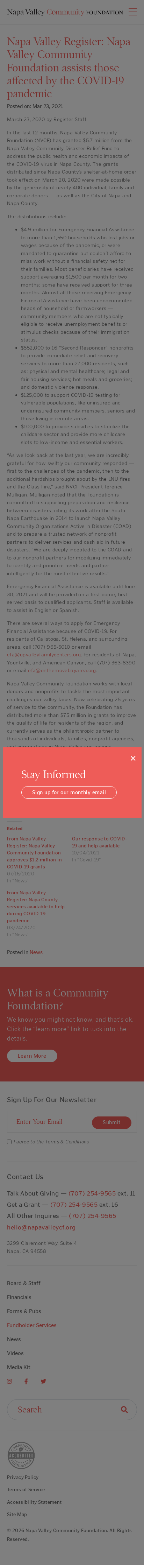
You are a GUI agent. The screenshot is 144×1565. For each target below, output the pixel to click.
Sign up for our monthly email (69, 792)
